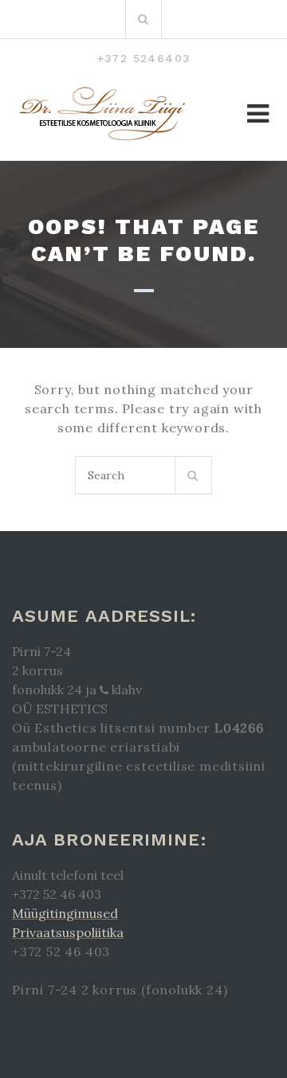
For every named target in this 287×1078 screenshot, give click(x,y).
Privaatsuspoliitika (68, 932)
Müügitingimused (65, 913)
